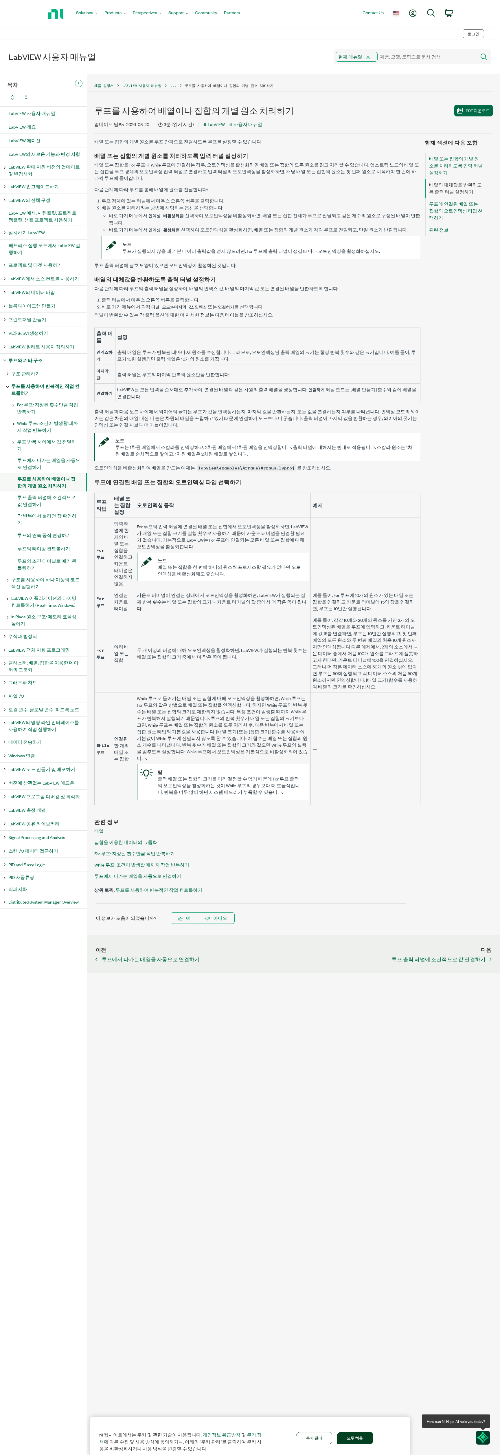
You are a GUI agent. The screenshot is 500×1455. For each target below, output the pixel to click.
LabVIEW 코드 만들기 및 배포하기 (41, 769)
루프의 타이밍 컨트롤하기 (43, 548)
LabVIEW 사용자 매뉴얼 (32, 113)
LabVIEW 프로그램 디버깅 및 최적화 (44, 796)
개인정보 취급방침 (221, 1435)
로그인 (473, 33)
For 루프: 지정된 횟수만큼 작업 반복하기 (47, 407)
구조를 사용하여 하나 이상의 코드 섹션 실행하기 (45, 582)
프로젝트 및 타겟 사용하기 (35, 265)
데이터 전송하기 (25, 742)
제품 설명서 (104, 85)
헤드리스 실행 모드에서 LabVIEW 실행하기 (44, 248)
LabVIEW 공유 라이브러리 (34, 823)
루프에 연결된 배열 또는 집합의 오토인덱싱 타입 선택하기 (456, 211)
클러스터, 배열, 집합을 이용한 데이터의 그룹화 (43, 665)
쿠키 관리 (314, 1438)
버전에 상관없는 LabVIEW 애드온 (41, 783)
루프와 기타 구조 (25, 360)
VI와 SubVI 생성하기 (28, 333)
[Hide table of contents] (78, 83)
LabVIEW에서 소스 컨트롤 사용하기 (43, 278)
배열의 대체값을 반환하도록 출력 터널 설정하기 (455, 188)
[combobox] (405, 56)
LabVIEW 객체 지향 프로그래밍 (39, 650)
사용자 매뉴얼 (248, 124)
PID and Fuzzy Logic (26, 864)
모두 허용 (355, 1438)
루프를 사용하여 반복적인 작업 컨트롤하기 (45, 389)
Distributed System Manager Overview (43, 902)
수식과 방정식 (22, 636)
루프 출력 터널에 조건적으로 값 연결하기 (46, 500)
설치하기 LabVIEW (26, 232)
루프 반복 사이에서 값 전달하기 (46, 445)
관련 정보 (438, 230)
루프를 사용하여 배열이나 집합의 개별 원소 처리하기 (46, 482)
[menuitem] (87, 14)
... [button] (173, 85)
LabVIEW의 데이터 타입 (31, 292)
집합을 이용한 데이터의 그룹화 (125, 842)
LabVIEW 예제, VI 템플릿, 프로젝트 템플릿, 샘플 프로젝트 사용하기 (42, 216)
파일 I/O (16, 696)
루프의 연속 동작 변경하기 (44, 535)
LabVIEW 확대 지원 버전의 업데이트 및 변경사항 (44, 170)
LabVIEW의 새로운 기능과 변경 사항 (44, 154)
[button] (368, 57)
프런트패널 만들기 (27, 319)
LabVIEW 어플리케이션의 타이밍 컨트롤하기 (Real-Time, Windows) (43, 601)
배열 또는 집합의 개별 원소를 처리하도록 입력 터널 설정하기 (456, 166)
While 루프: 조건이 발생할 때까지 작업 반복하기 (47, 426)
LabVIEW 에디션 (25, 140)
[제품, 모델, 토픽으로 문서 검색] (483, 57)
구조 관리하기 (25, 373)
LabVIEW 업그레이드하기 (33, 186)
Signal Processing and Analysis (36, 837)
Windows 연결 (21, 755)
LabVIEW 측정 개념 (27, 810)
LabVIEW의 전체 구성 (29, 200)
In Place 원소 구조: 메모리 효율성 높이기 (43, 619)
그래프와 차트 (22, 682)
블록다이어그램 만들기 (32, 306)
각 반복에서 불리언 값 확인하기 (46, 519)
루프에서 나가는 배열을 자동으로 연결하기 (48, 463)
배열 (99, 831)
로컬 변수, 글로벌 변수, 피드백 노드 (43, 709)
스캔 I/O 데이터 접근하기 (33, 851)
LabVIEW (216, 124)
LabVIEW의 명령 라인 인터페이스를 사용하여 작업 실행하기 (43, 725)
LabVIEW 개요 (22, 127)
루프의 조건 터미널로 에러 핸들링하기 (46, 564)
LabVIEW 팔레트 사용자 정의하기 (41, 346)
